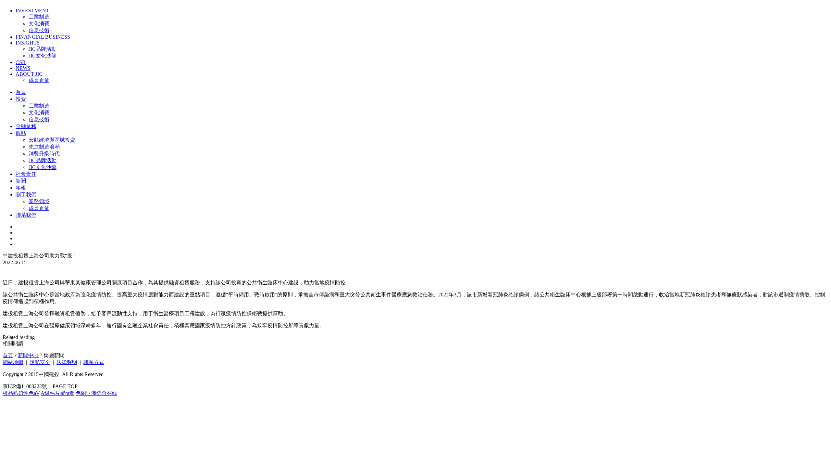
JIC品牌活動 (42, 49)
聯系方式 (93, 362)
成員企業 (39, 80)
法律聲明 (66, 362)
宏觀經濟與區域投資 (52, 140)
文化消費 (39, 23)
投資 (21, 99)
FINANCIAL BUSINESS (43, 37)
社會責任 (26, 174)
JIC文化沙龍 (42, 55)
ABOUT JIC (29, 74)
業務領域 (39, 201)
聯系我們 (26, 215)
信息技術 (39, 30)
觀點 (21, 133)
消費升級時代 (44, 153)
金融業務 (26, 126)
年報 (21, 187)
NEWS (23, 68)
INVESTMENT (32, 10)
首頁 (21, 92)
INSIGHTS (28, 43)
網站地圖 (13, 362)
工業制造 (39, 17)
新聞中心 (28, 355)
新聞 (21, 181)
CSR (21, 62)
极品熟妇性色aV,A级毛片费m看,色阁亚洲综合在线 (60, 393)
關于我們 (26, 194)
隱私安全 (40, 362)
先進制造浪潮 (44, 147)
